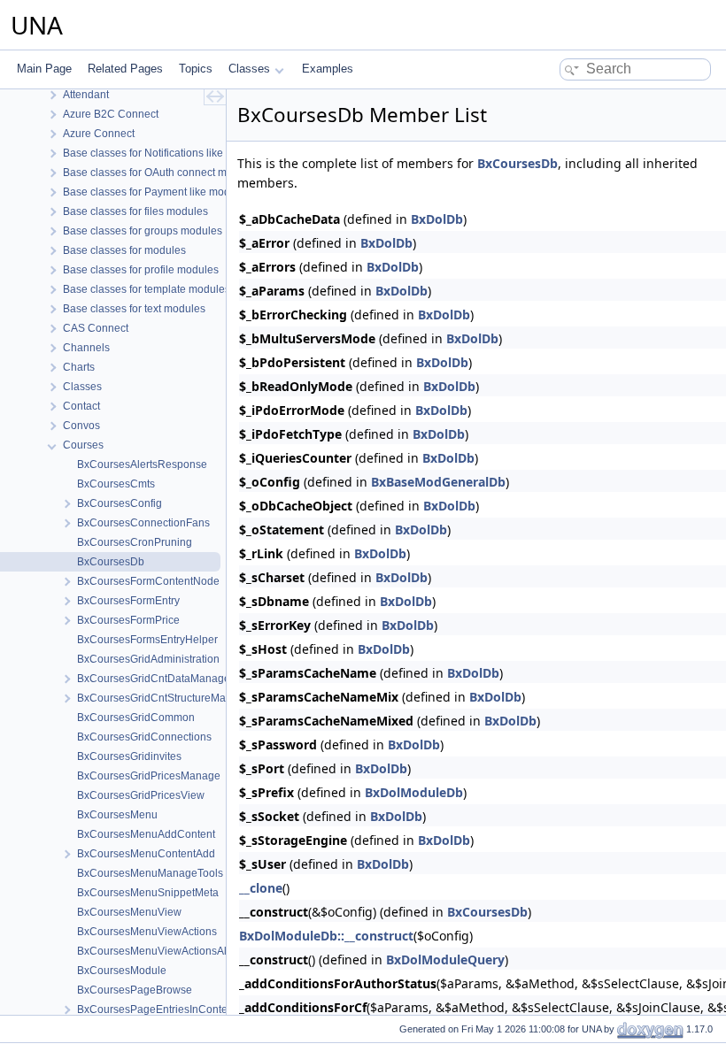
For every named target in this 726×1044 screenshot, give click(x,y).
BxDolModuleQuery (445, 959)
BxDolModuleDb (414, 792)
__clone (260, 887)
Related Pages (125, 68)
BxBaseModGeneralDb (438, 481)
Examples (327, 68)
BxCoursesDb (517, 163)
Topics (195, 68)
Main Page (44, 68)
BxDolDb (437, 219)
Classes (249, 68)
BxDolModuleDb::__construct (326, 935)
